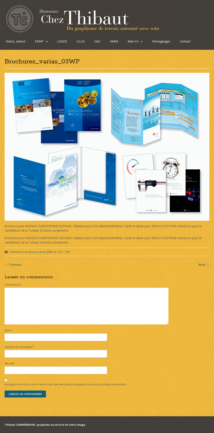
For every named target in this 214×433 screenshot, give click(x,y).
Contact (185, 41)
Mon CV (133, 41)
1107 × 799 (63, 252)
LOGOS (62, 41)
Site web (9, 363)
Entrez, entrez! (15, 41)
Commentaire (13, 284)
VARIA (114, 41)
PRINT (39, 41)
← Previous (13, 265)
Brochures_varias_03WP (39, 252)
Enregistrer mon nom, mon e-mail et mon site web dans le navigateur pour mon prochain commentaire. (66, 384)
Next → (203, 265)
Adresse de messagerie (20, 347)
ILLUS (81, 41)
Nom (9, 330)
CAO (97, 41)
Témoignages (161, 41)
